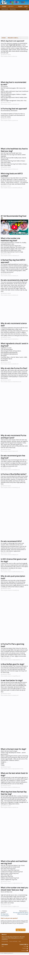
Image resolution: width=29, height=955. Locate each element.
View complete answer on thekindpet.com (10, 787)
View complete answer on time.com (9, 56)
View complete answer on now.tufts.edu (10, 590)
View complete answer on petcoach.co (9, 339)
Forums (4, 6)
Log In (25, 6)
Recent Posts (13, 9)
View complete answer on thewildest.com (10, 469)
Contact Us (24, 950)
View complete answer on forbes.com (9, 169)
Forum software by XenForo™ (6, 953)
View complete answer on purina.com (9, 120)
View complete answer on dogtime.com (10, 906)
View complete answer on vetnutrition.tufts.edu (11, 187)
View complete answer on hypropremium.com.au (12, 768)
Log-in (25, 946)
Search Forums (4, 9)
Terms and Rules (13, 941)
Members (10, 6)
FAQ (3, 946)
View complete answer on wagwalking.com (10, 676)
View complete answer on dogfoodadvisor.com (12, 659)
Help (20, 941)
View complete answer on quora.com (9, 451)
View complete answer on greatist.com (9, 695)
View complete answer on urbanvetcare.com (11, 381)
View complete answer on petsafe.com (9, 364)
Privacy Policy (5, 941)
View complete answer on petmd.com (9, 295)
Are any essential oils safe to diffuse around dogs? (20, 913)
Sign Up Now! (21, 930)
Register (20, 6)
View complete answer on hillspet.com (9, 554)
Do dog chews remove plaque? (5, 914)
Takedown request (6, 54)
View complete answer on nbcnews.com (10, 104)
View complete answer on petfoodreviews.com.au (12, 571)
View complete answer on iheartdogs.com (10, 487)
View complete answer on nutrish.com (9, 275)
